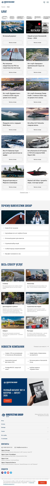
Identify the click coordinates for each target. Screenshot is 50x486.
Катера (3, 424)
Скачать (8, 400)
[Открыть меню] (48, 2)
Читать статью (12, 42)
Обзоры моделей (29, 17)
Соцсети (4, 469)
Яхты (2, 420)
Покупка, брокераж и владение (37, 17)
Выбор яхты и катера (12, 17)
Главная (3, 7)
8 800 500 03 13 (7, 447)
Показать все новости (40, 346)
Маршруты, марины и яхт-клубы (20, 17)
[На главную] (7, 2)
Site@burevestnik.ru (21, 447)
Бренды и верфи (4, 17)
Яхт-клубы (4, 435)
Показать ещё (24, 192)
